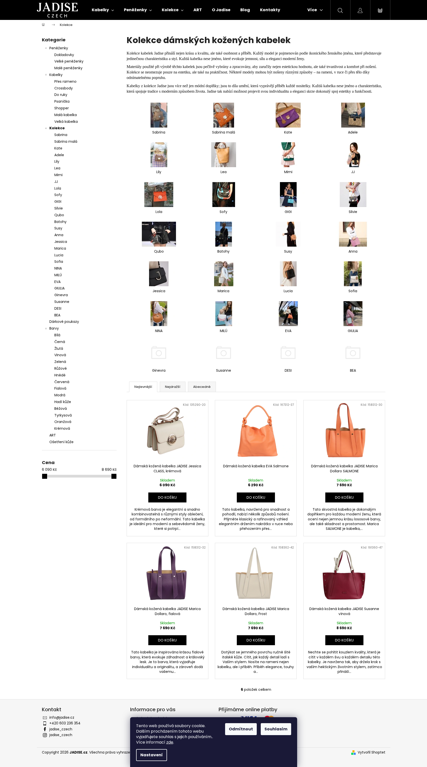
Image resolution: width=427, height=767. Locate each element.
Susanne (61, 301)
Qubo (59, 214)
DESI (57, 308)
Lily (56, 161)
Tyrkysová (63, 415)
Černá (59, 341)
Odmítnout (241, 729)
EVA (57, 281)
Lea (57, 168)
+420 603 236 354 (65, 723)
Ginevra (61, 294)
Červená (61, 381)
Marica (60, 248)
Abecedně (202, 386)
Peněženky (58, 48)
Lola (57, 188)
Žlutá (58, 348)
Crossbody (63, 88)
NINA (58, 268)
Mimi (58, 174)
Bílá (57, 335)
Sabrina (60, 134)
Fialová (60, 388)
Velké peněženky (69, 61)
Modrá (59, 395)
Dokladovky (64, 54)
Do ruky (60, 94)
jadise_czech (60, 729)
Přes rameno (65, 81)
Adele (59, 154)
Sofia (58, 261)
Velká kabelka (66, 121)
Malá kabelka (65, 114)
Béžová (60, 408)
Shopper (61, 108)
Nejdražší (172, 386)
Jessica (60, 241)
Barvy (54, 328)
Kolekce (57, 128)
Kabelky (56, 74)
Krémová (62, 428)
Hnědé (60, 375)
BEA (57, 315)
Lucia (58, 255)
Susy (58, 228)
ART (52, 435)
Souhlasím (275, 729)
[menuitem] (103, 10)
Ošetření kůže (61, 441)
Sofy (58, 194)
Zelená (60, 361)
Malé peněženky (68, 68)
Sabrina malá (65, 141)
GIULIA (59, 288)
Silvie (58, 208)
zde (169, 742)
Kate (58, 148)
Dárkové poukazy (64, 321)
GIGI (57, 201)
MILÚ (58, 275)
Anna (58, 234)
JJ (56, 181)
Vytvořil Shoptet (371, 752)
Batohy (60, 221)
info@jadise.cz (61, 717)
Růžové (60, 368)
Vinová (60, 354)
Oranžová (62, 421)
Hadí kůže (62, 401)
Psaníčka (62, 101)
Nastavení (151, 755)
